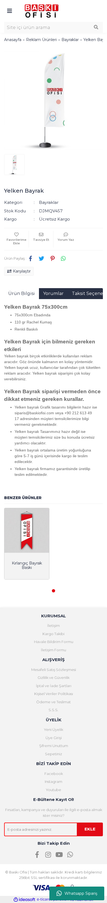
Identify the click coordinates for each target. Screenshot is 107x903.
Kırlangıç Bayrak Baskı (27, 565)
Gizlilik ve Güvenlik (53, 677)
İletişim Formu (53, 650)
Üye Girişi (54, 738)
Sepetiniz (53, 754)
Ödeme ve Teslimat (53, 702)
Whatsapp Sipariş (80, 893)
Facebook (53, 773)
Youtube (53, 790)
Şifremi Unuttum (53, 745)
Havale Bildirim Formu (53, 641)
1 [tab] (53, 590)
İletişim (53, 625)
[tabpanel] (27, 544)
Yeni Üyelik (53, 729)
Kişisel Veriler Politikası (53, 693)
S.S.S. (53, 710)
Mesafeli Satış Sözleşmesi (53, 669)
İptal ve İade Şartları (53, 686)
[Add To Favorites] (16, 239)
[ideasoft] (24, 899)
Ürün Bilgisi (21, 293)
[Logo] (41, 10)
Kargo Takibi (53, 634)
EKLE (90, 829)
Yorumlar (53, 293)
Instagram (53, 781)
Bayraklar (48, 202)
